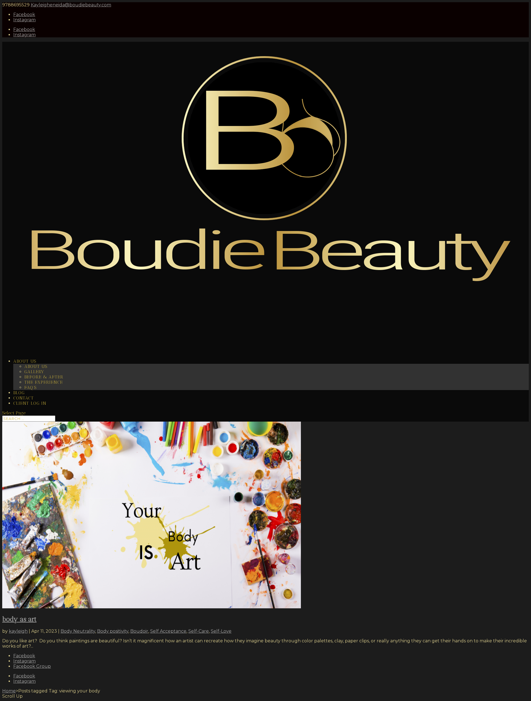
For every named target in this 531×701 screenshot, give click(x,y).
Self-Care (198, 631)
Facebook (24, 655)
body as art (19, 619)
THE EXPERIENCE (43, 382)
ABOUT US (35, 366)
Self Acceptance (168, 631)
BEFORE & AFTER (43, 377)
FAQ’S (30, 387)
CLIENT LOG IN (29, 403)
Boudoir (139, 631)
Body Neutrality (78, 631)
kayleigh (18, 631)
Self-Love (221, 631)
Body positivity (112, 631)
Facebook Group (32, 666)
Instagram (24, 661)
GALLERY (34, 371)
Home (9, 691)
